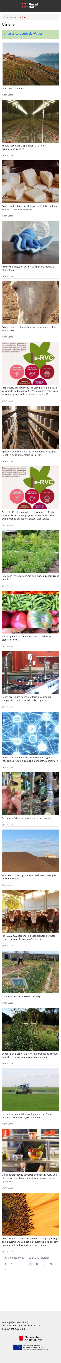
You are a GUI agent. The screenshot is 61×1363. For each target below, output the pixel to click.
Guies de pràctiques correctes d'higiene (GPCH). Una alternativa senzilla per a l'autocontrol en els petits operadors (29, 1178)
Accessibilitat (20, 1322)
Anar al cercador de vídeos (23, 33)
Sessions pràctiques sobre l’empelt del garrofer (26, 818)
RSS (40, 1325)
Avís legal (7, 1322)
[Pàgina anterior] (5, 1264)
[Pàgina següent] (5, 1269)
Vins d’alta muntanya (13, 88)
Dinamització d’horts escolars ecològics (22, 996)
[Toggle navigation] (4, 5)
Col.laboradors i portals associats (19, 1325)
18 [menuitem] (51, 1263)
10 (37, 1263)
